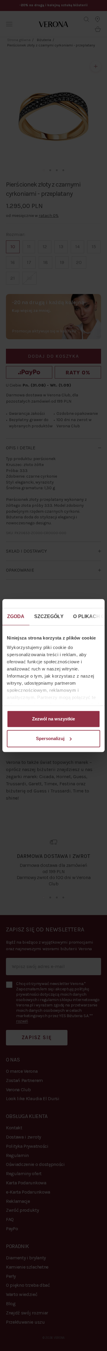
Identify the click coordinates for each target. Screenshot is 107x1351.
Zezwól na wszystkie (53, 718)
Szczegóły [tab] (49, 616)
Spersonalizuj (50, 738)
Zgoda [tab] (16, 616)
